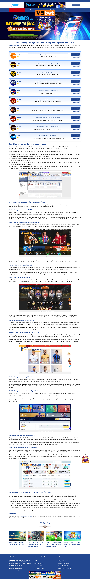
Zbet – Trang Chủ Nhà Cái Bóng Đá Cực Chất (16, 543)
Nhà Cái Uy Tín (31, 9)
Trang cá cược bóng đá (16, 9)
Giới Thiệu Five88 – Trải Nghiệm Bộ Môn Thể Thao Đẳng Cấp (35, 544)
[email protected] (66, 563)
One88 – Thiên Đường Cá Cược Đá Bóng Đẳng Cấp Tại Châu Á (54, 544)
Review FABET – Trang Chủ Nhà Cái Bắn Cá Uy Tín (72, 544)
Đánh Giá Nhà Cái (62, 9)
